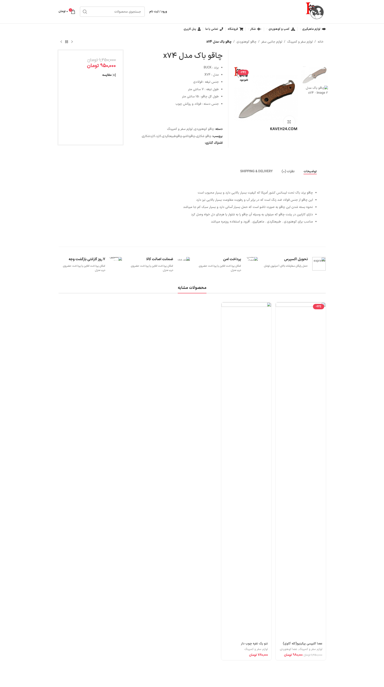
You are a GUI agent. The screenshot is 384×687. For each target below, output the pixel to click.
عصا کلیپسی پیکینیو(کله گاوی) (302, 643)
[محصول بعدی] (61, 42)
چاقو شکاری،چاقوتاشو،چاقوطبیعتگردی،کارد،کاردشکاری (176, 136)
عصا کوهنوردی (288, 649)
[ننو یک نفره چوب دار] (246, 470)
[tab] (310, 171)
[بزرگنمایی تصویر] (289, 121)
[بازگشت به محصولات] (66, 42)
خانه (320, 41)
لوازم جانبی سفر (271, 41)
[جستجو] (85, 12)
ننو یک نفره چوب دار (254, 643)
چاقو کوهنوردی (246, 41)
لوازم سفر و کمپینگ (300, 41)
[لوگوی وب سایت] (315, 11)
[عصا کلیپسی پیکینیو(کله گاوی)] (300, 470)
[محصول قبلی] (72, 42)
